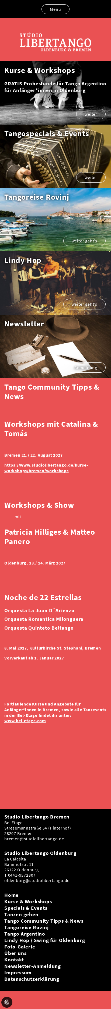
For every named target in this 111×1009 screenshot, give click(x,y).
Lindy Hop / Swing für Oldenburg (44, 940)
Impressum (18, 972)
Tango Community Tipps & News (43, 921)
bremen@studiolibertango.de (34, 838)
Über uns (15, 953)
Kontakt (14, 959)
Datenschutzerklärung (31, 979)
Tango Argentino (24, 933)
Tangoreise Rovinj (26, 927)
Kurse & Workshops (28, 901)
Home (11, 895)
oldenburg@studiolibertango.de (37, 880)
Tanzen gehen (21, 914)
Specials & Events (25, 908)
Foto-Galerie (19, 946)
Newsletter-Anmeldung (32, 966)
